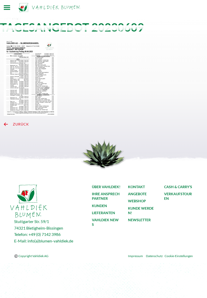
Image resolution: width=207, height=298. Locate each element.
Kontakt (136, 187)
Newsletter (139, 220)
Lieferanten (103, 213)
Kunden (99, 206)
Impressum (135, 256)
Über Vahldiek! (106, 187)
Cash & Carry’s (178, 187)
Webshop (137, 201)
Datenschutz (154, 256)
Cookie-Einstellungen (179, 256)
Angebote (137, 194)
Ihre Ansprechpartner (106, 196)
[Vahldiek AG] (49, 7)
